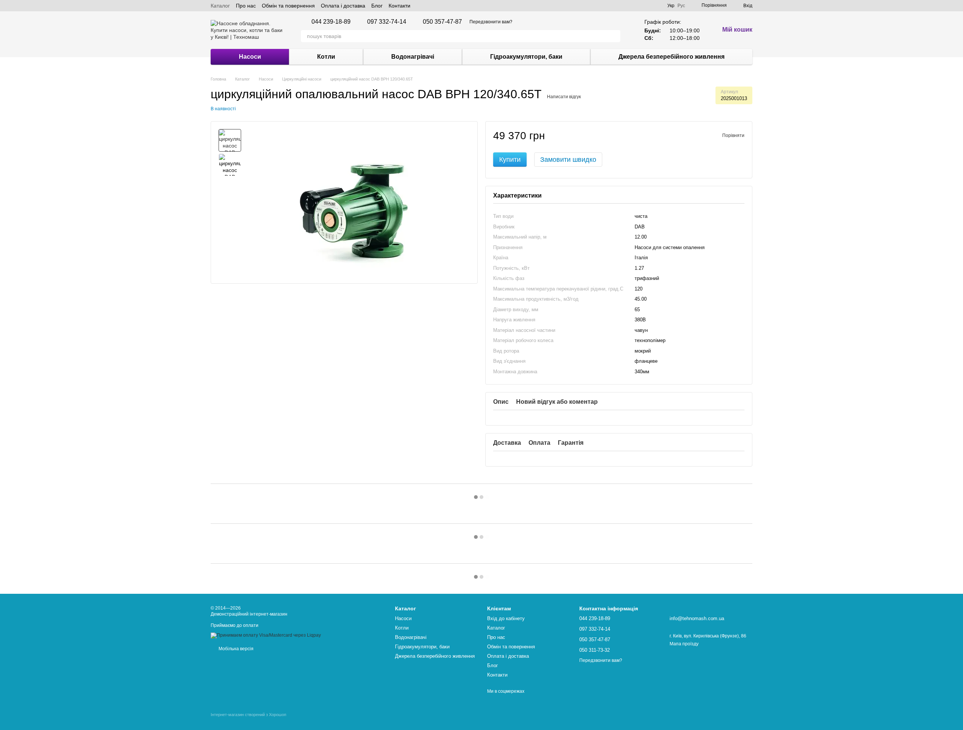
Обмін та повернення (288, 6)
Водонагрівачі (412, 56)
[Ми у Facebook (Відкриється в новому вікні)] (421, 6)
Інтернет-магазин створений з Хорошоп (248, 714)
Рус (681, 5)
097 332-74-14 (386, 22)
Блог (377, 6)
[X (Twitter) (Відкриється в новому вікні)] (430, 6)
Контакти (399, 6)
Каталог (220, 6)
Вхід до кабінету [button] (506, 618)
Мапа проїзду (684, 643)
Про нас (246, 6)
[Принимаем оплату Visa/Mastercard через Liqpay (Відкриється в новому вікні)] (266, 635)
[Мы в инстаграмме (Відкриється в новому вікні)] (439, 6)
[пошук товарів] (614, 36)
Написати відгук (564, 96)
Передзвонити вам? (490, 21)
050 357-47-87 (442, 22)
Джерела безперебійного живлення (671, 56)
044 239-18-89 (331, 22)
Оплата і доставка (343, 6)
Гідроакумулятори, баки (526, 56)
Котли (326, 56)
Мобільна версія (235, 648)
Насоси (250, 56)
